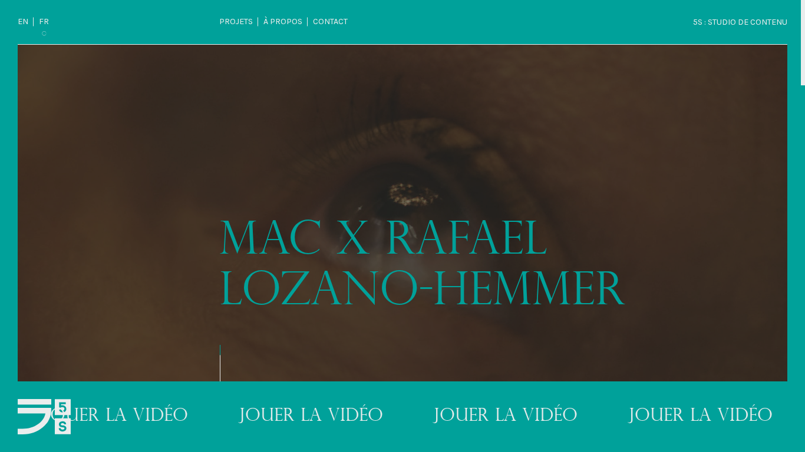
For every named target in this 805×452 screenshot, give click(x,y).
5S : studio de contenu (740, 22)
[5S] (44, 416)
